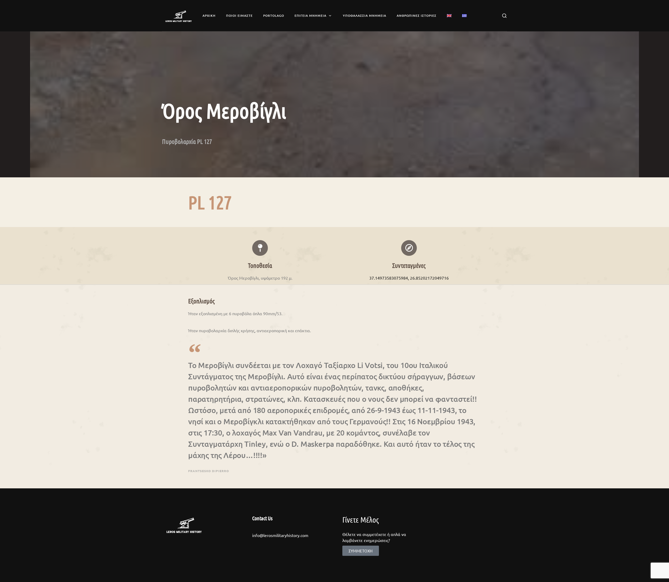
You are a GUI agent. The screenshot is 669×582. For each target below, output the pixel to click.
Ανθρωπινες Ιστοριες (416, 15)
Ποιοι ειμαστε (239, 15)
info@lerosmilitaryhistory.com (280, 535)
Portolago (273, 15)
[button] (360, 551)
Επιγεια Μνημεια (310, 15)
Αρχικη (209, 15)
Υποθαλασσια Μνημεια (364, 15)
